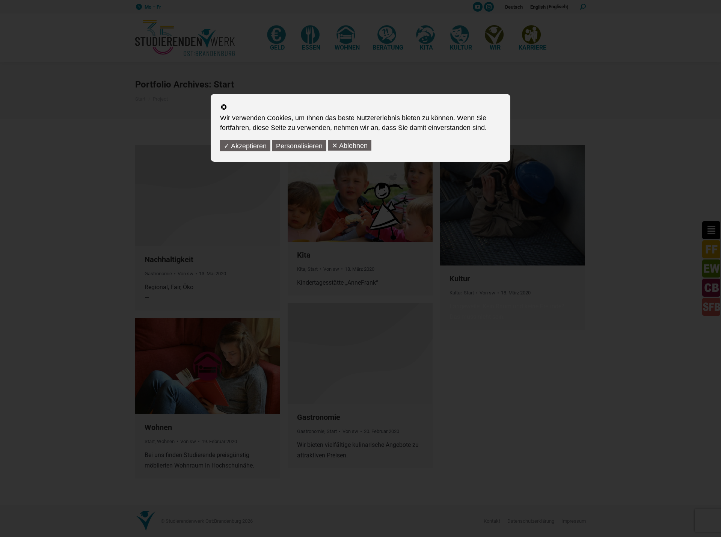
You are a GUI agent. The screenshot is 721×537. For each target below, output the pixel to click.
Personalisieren (299, 146)
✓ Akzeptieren (245, 146)
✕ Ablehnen (350, 145)
